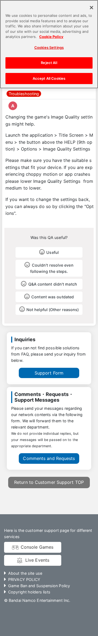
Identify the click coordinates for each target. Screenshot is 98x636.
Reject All (49, 62)
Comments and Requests (49, 458)
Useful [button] (52, 252)
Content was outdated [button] (52, 297)
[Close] (91, 8)
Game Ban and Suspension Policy (39, 585)
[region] (49, 44)
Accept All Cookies (49, 78)
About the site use (25, 573)
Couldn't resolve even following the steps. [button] (52, 268)
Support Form (49, 373)
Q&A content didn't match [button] (52, 284)
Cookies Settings (49, 47)
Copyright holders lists (29, 592)
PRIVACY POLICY (24, 579)
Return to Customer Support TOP (49, 482)
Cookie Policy (51, 36)
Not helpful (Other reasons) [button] (52, 309)
